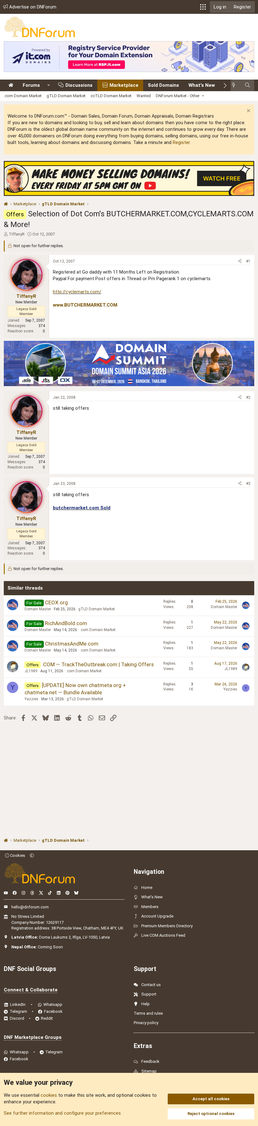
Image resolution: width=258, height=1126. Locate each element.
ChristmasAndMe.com (71, 644)
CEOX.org (56, 602)
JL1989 (31, 671)
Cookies (17, 855)
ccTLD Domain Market (111, 95)
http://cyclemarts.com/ (77, 292)
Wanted (144, 95)
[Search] (247, 85)
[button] (203, 7)
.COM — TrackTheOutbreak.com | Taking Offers (98, 664)
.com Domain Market (23, 95)
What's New (201, 85)
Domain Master (38, 609)
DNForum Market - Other (177, 95)
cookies (49, 1095)
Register (181, 142)
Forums (31, 85)
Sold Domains (163, 85)
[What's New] (235, 85)
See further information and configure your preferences (62, 1113)
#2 (248, 397)
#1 (248, 261)
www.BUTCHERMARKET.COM (85, 305)
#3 (248, 483)
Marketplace (123, 85)
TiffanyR (17, 234)
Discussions (79, 85)
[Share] (240, 261)
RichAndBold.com (66, 623)
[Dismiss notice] (247, 111)
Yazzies (31, 699)
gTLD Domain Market (66, 95)
